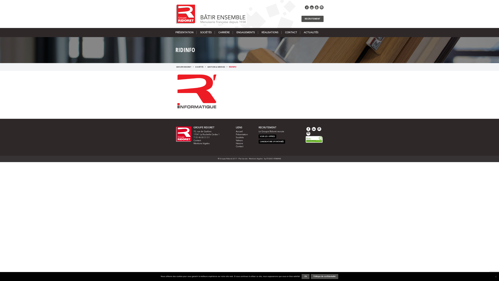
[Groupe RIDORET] (211, 14)
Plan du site (243, 159)
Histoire (239, 144)
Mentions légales (201, 144)
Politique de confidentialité (325, 276)
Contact (291, 32)
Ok (305, 276)
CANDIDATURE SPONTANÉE (272, 142)
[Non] (495, 276)
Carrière (224, 32)
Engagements (246, 32)
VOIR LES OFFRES (267, 136)
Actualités (311, 32)
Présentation (184, 32)
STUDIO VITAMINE (273, 159)
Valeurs (239, 141)
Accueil (239, 132)
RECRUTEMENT (312, 19)
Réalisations (270, 32)
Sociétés (206, 32)
